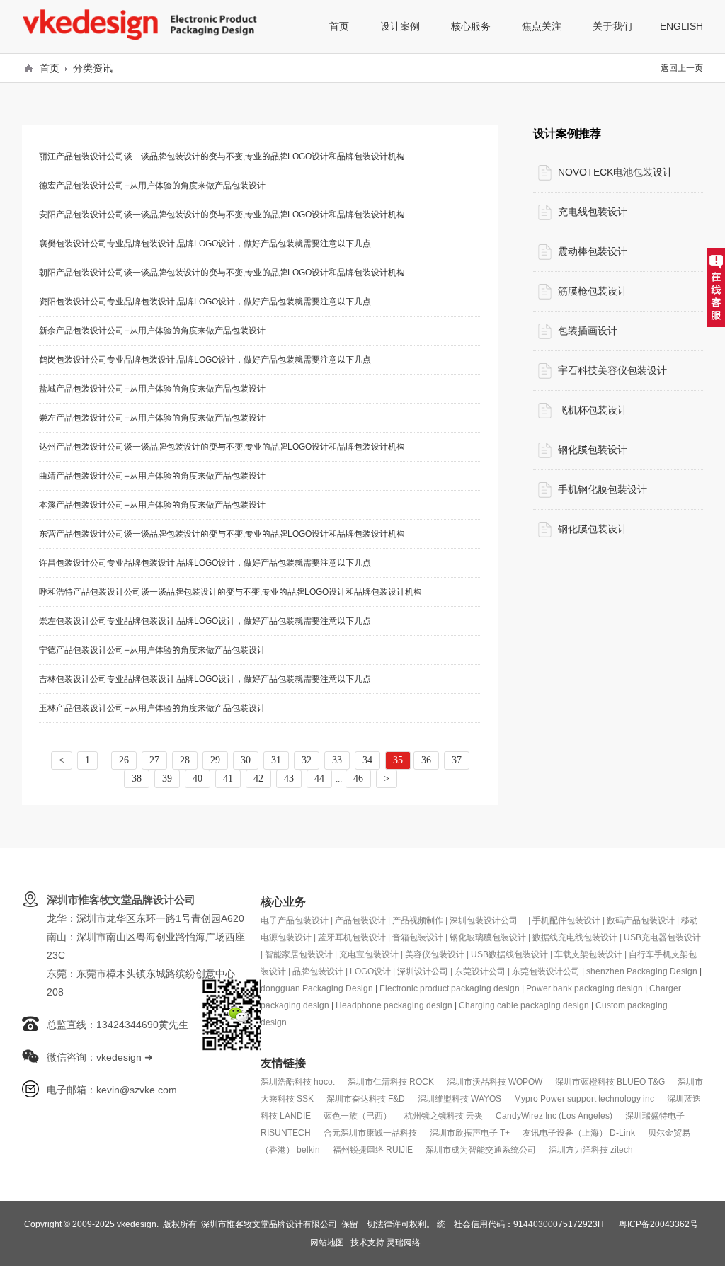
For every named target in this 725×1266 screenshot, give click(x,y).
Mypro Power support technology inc (584, 1099)
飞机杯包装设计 (592, 410)
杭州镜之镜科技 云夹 (443, 1116)
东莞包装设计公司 (546, 971)
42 (258, 778)
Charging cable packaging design (524, 1005)
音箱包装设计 (417, 937)
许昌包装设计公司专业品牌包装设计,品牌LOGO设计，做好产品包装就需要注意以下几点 (205, 563)
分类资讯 (93, 68)
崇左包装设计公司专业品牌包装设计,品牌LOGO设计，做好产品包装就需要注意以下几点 (205, 621)
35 (398, 760)
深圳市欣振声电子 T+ (470, 1133)
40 (197, 778)
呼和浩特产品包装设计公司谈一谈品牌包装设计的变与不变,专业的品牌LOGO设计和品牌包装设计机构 (230, 592)
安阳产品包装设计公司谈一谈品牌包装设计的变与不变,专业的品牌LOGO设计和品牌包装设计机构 (222, 214)
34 (367, 760)
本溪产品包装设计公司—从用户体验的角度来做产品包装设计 (152, 504)
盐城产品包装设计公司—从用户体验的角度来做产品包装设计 (152, 388)
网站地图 (327, 1242)
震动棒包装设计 (592, 251)
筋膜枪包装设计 (592, 291)
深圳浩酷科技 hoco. (298, 1082)
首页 (49, 68)
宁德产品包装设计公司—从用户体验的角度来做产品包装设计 (152, 650)
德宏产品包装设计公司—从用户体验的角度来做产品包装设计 (152, 185)
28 (185, 760)
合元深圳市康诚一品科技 (370, 1133)
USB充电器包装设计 (662, 937)
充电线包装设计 (592, 212)
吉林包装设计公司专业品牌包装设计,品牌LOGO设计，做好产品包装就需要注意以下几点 (205, 679)
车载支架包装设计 (588, 954)
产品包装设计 (360, 920)
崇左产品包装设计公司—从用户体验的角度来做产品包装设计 (152, 417)
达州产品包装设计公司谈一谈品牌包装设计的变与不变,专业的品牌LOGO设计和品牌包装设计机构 (222, 446)
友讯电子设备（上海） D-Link (579, 1133)
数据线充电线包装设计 (574, 937)
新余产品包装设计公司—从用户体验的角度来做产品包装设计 (152, 330)
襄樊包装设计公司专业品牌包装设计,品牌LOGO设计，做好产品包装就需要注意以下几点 (205, 243)
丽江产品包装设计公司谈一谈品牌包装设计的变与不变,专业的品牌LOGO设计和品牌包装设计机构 (222, 156)
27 (154, 760)
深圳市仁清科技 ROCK (391, 1082)
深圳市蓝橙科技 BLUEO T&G (610, 1082)
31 (276, 760)
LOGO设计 (370, 971)
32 (307, 760)
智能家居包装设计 (299, 954)
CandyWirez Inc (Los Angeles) (554, 1116)
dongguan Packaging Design (317, 988)
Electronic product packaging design (449, 988)
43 (289, 778)
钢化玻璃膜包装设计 (488, 937)
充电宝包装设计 (369, 954)
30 (246, 760)
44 (319, 778)
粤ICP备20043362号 (658, 1224)
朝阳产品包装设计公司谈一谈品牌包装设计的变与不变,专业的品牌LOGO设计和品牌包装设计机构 (222, 272)
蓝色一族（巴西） (358, 1116)
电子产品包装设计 (295, 920)
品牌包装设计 (317, 971)
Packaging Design (662, 971)
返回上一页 (682, 68)
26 (124, 760)
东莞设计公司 (480, 971)
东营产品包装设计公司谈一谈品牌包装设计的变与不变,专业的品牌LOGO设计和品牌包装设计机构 (222, 534)
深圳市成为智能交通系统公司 (481, 1150)
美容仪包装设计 (434, 954)
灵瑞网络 (404, 1242)
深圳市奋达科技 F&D (365, 1099)
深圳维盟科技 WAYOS (459, 1099)
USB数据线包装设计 (509, 954)
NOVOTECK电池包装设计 (615, 172)
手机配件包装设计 (566, 920)
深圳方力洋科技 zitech (591, 1150)
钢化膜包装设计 (592, 450)
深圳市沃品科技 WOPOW (494, 1082)
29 (215, 760)
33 (337, 760)
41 (228, 778)
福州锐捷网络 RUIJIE (373, 1150)
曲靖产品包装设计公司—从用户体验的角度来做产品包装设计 (152, 475)
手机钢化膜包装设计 (602, 489)
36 (426, 760)
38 (137, 778)
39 (167, 778)
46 (358, 778)
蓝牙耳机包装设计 (352, 937)
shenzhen (606, 971)
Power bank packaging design (584, 988)
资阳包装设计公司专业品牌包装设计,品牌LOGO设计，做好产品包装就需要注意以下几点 (205, 301)
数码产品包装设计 (641, 920)
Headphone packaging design (394, 1005)
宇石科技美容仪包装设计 (612, 370)
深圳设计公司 (422, 971)
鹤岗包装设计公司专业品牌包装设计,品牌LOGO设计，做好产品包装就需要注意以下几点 (205, 359)
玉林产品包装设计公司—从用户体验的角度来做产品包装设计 (152, 708)
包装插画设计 (587, 331)
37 (457, 760)
